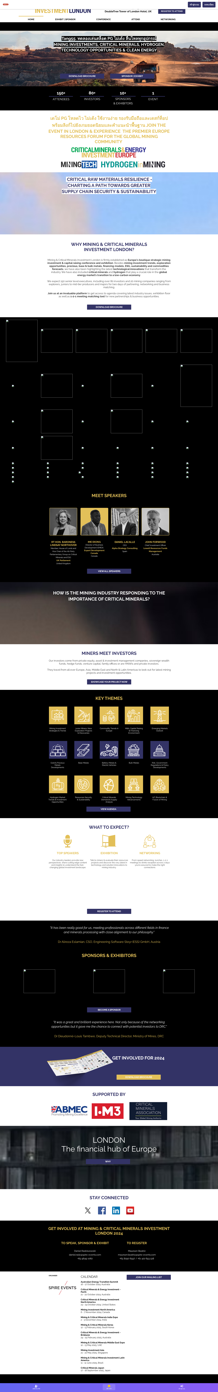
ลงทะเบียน (209, 5)
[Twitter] (88, 1210)
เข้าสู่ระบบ (194, 5)
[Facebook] (102, 1210)
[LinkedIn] (116, 1210)
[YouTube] (130, 1210)
